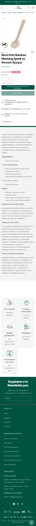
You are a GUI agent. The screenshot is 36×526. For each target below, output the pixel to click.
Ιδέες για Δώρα (18, 12)
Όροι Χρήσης (8, 443)
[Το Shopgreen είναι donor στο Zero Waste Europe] (30, 512)
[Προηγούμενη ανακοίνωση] (2, 2)
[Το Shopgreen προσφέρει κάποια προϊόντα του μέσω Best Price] (23, 512)
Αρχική (3, 12)
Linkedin (7, 426)
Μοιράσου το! (8, 121)
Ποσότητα (4, 74)
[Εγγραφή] (30, 398)
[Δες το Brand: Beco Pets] (4, 44)
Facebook (7, 422)
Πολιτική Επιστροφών (11, 451)
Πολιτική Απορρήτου (11, 447)
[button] (18, 67)
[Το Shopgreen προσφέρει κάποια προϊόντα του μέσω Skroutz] (16, 512)
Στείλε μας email (10, 476)
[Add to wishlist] (32, 52)
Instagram (7, 418)
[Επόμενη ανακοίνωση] (34, 2)
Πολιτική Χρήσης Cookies (12, 460)
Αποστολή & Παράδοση (11, 456)
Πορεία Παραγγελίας (11, 438)
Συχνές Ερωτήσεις (10, 464)
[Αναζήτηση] (29, 8)
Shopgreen (14, 520)
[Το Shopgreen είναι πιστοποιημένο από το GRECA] (7, 512)
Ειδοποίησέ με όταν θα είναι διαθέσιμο (18, 87)
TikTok (6, 413)
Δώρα (9, 12)
